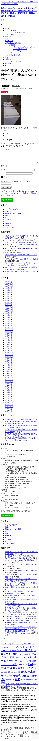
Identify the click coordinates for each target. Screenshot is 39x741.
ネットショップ (18, 657)
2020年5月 (8, 317)
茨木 (24, 671)
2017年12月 (9, 378)
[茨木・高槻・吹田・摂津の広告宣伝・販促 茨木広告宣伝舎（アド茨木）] (19, 4)
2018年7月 (8, 363)
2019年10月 (9, 332)
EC (5, 644)
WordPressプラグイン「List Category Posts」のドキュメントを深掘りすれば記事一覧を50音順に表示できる (21, 421)
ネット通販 (29, 657)
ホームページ (9, 28)
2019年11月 (9, 330)
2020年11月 (9, 309)
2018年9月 (8, 359)
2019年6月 (8, 340)
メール (4, 170)
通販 (3, 679)
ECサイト (11, 644)
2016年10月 (9, 407)
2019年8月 (8, 336)
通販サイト (10, 680)
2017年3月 (8, 396)
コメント (5, 149)
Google (22, 644)
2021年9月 (8, 288)
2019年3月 (8, 346)
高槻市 (3, 682)
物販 (19, 672)
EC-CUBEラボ (18, 51)
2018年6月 (8, 365)
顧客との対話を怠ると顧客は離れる (17, 271)
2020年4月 (8, 319)
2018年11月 (9, 355)
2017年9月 (8, 384)
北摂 (30, 664)
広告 (28, 668)
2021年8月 (8, 290)
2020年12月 (9, 307)
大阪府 (11, 667)
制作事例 (8, 63)
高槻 (35, 680)
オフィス (12, 53)
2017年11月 (9, 380)
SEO (6, 221)
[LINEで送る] (27, 88)
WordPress (4, 647)
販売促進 (8, 36)
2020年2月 (8, 323)
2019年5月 (8, 342)
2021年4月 (8, 298)
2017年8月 (8, 386)
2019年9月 (8, 334)
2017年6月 (8, 390)
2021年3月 (8, 300)
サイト (3, 173)
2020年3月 (8, 321)
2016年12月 (9, 403)
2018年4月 (8, 369)
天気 (18, 668)
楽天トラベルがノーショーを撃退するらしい (21, 248)
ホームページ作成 (24, 661)
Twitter (33, 644)
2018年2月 (8, 373)
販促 (24, 675)
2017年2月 (8, 398)
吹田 (34, 664)
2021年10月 (9, 286)
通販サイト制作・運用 (13, 213)
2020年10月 (9, 311)
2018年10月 (9, 357)
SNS (29, 644)
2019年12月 (9, 328)
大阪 (3, 667)
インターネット (25, 647)
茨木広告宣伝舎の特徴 (13, 43)
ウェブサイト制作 (11, 30)
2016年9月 (8, 409)
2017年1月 (8, 400)
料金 (6, 57)
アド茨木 (13, 646)
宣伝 (22, 668)
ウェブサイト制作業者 (25, 654)
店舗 (8, 672)
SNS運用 (8, 219)
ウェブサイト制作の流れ (17, 32)
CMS (2, 644)
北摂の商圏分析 (14, 55)
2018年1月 (8, 375)
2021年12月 (9, 284)
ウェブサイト (24, 650)
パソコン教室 (9, 228)
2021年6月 (8, 294)
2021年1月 (8, 305)
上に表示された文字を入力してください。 (16, 181)
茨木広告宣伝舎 (11, 675)
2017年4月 (8, 394)
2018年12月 (9, 353)
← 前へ (7, 133)
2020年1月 (8, 325)
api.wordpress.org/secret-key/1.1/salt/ (24, 47)
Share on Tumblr (16, 86)
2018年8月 (8, 361)
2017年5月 (8, 392)
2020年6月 (8, 315)
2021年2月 (8, 303)
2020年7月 (8, 313)
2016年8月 (8, 411)
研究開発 (12, 45)
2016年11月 (9, 405)
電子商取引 (24, 680)
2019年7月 (8, 338)
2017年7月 (8, 388)
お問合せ (8, 59)
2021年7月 (8, 292)
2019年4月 (8, 344)
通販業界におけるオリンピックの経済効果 (20, 595)
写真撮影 (12, 34)
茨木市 (31, 671)
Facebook (18, 644)
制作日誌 (8, 225)
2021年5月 (8, 296)
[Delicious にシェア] (8, 88)
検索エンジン (14, 672)
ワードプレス (22, 664)
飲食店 (31, 680)
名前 (3, 166)
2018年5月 (8, 367)
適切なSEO (9, 41)
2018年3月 (8, 371)
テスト (7, 253)
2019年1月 (8, 350)
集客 (6, 39)
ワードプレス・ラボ (20, 49)
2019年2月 (8, 348)
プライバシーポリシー (17, 61)
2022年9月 (8, 282)
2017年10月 (9, 382)
